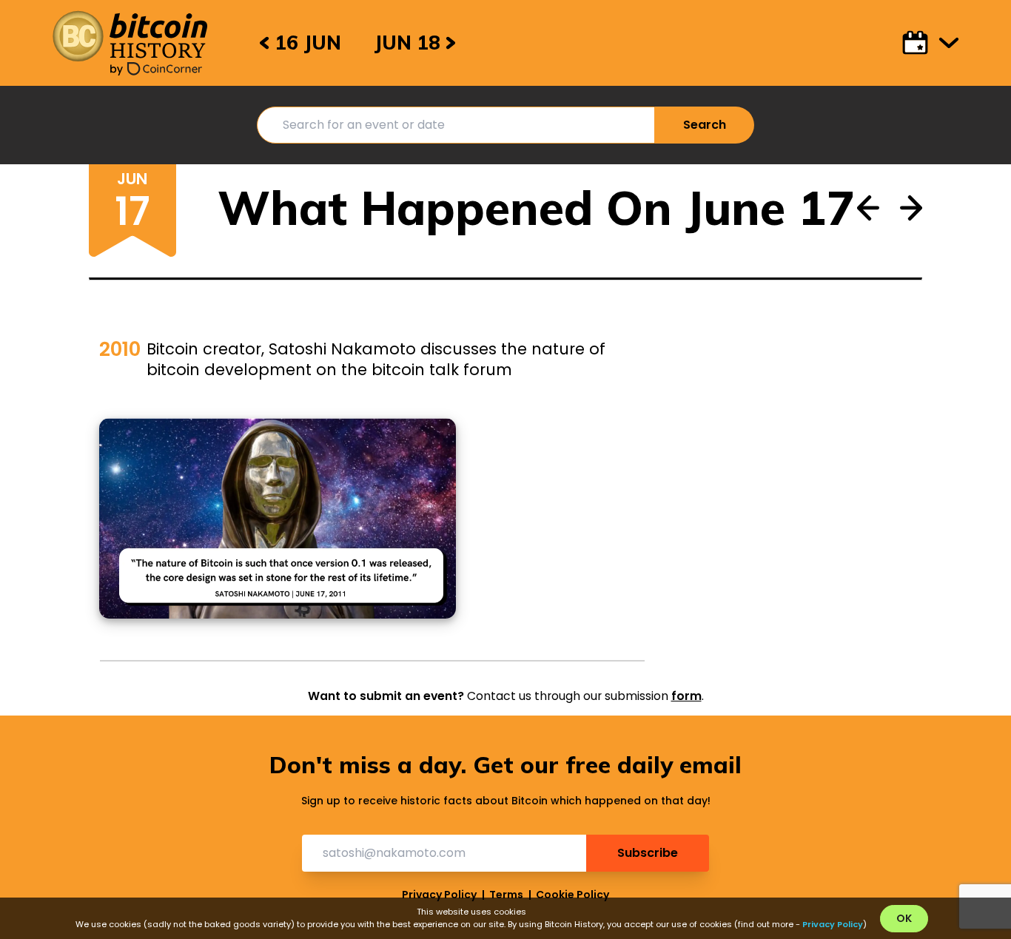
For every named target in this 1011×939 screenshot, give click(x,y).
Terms (506, 894)
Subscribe (647, 852)
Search (704, 124)
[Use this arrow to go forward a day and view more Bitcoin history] (911, 197)
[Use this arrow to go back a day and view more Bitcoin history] (868, 197)
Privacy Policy (439, 894)
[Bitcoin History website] (129, 36)
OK (904, 918)
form (686, 695)
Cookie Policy (572, 894)
